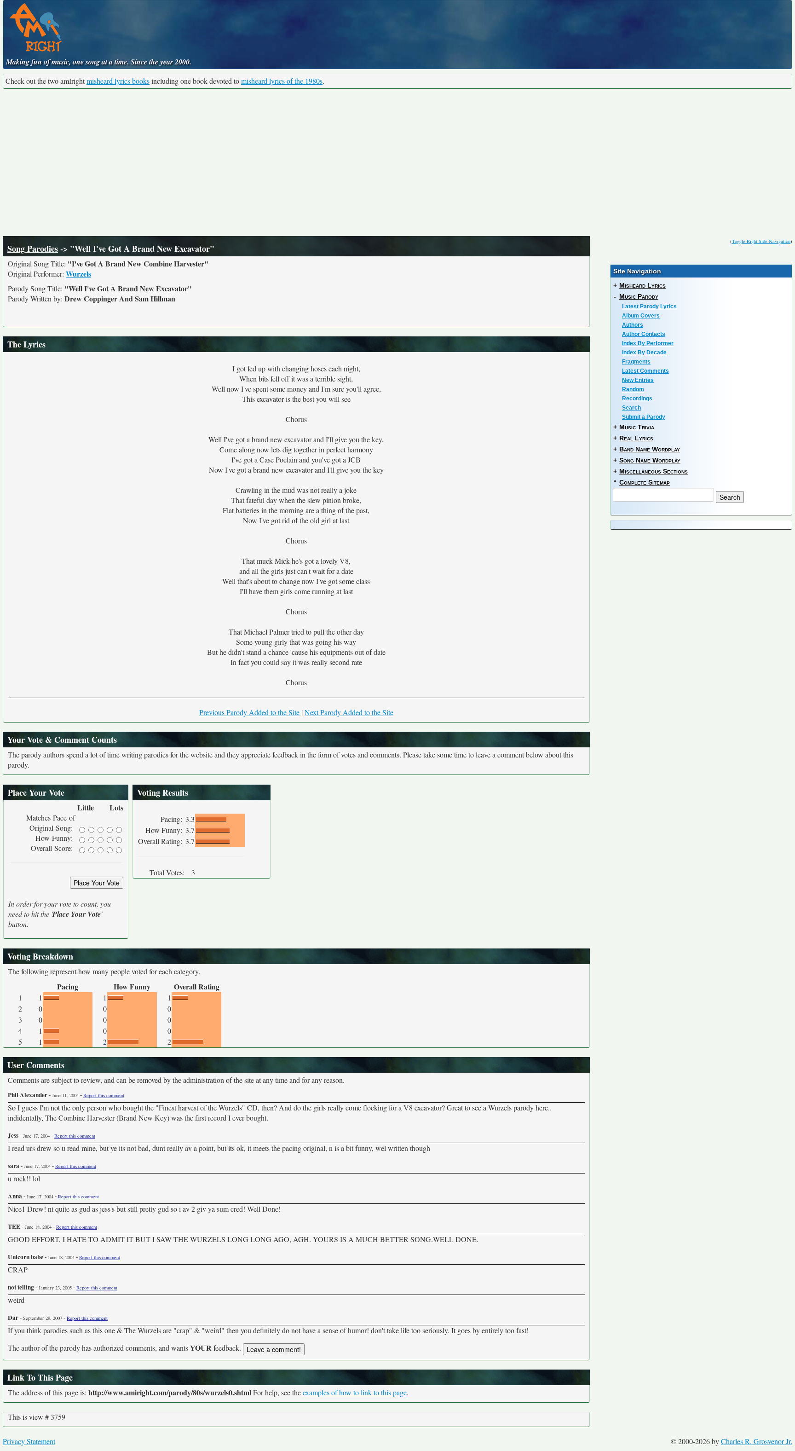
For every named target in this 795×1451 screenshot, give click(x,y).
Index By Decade (644, 352)
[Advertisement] (397, 162)
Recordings (637, 398)
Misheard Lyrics (642, 285)
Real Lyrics (636, 438)
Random (633, 389)
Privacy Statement (29, 1441)
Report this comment (103, 1095)
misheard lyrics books (118, 81)
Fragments (636, 361)
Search (631, 408)
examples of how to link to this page (355, 1392)
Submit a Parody (643, 417)
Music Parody (638, 296)
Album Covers (641, 315)
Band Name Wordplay (649, 449)
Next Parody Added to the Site (349, 712)
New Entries (638, 380)
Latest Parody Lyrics (649, 306)
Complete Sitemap (644, 482)
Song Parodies (32, 248)
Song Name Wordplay (649, 460)
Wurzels (78, 273)
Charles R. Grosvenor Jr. (756, 1441)
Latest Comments (645, 371)
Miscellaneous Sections (653, 471)
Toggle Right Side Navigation (761, 241)
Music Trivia (636, 427)
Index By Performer (648, 343)
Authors (632, 325)
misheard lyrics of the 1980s (282, 81)
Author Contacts (643, 334)
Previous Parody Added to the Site (249, 712)
